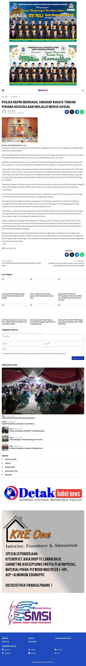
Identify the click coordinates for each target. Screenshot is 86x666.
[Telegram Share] (77, 112)
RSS (58, 653)
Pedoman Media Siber (63, 638)
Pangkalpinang (10, 459)
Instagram (7, 653)
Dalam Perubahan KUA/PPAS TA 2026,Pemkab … (28, 431)
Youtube (33, 653)
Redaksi (31, 638)
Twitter (33, 650)
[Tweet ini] (72, 112)
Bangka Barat (10, 467)
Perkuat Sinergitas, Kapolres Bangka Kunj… (26, 448)
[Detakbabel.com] (43, 90)
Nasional (8, 475)
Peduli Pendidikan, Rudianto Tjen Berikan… (19, 424)
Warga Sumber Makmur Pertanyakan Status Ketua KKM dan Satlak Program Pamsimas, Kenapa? (70, 297)
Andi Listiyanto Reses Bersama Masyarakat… (19, 418)
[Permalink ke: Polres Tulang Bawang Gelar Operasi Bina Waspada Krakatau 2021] (43, 285)
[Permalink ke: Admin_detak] (4, 112)
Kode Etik (5, 642)
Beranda (5, 638)
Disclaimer (33, 642)
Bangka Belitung (11, 471)
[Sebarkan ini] (67, 112)
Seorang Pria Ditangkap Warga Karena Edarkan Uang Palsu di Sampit (13, 296)
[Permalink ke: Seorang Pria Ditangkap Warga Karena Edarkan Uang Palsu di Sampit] (15, 285)
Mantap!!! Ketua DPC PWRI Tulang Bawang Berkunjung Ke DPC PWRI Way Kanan (70, 322)
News (3, 416)
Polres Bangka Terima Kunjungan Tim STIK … (27, 440)
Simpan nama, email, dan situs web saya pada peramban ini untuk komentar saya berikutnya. (35, 353)
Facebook (7, 650)
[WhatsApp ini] (82, 112)
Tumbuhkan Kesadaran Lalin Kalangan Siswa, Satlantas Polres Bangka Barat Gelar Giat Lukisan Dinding (66, 263)
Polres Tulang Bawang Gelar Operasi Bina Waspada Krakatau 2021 (42, 296)
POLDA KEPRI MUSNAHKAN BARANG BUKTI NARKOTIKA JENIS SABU (21, 263)
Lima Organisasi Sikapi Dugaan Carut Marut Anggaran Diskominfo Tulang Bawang (42, 322)
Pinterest (59, 650)
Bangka (4, 422)
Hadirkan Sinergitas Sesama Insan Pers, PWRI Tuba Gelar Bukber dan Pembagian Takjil (14, 322)
